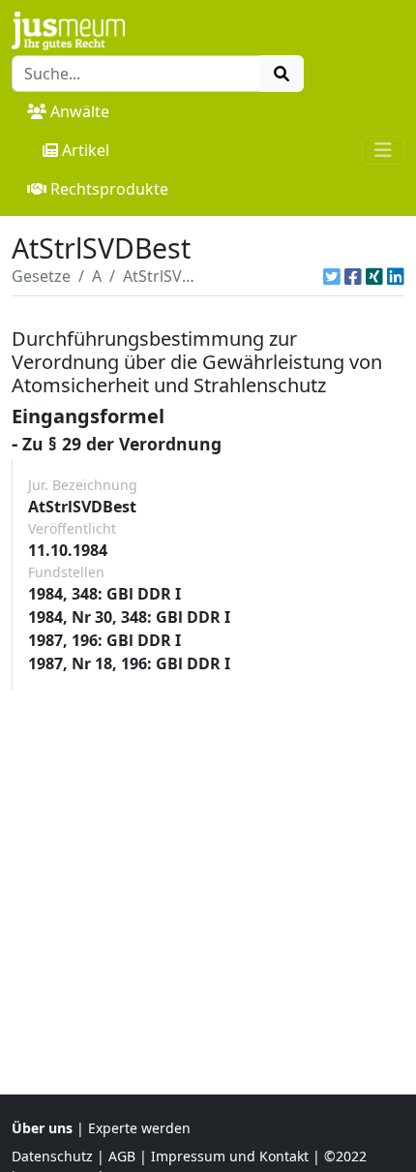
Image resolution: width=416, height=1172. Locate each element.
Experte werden (139, 1128)
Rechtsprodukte (109, 189)
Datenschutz (52, 1156)
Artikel (85, 150)
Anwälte (79, 111)
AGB (121, 1156)
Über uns (42, 1128)
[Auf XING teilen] (374, 276)
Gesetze (41, 276)
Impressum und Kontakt (230, 1156)
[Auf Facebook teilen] (353, 276)
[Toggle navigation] (383, 150)
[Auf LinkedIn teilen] (395, 276)
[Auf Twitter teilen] (332, 276)
